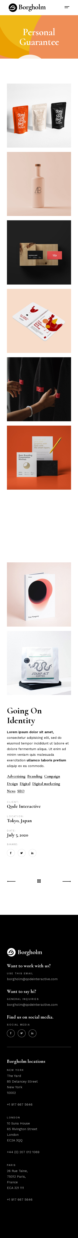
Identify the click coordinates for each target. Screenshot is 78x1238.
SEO (20, 791)
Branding (34, 776)
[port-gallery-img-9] (39, 663)
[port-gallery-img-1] (39, 389)
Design (12, 783)
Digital (25, 783)
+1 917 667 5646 (19, 1104)
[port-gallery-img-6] (39, 526)
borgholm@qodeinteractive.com (32, 979)
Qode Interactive (24, 806)
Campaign (52, 776)
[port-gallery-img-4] (39, 184)
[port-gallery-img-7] (39, 458)
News (11, 791)
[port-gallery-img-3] (39, 116)
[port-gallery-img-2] (39, 252)
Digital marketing (46, 783)
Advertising (16, 776)
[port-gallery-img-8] (39, 321)
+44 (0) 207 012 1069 (23, 1152)
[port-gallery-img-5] (39, 594)
